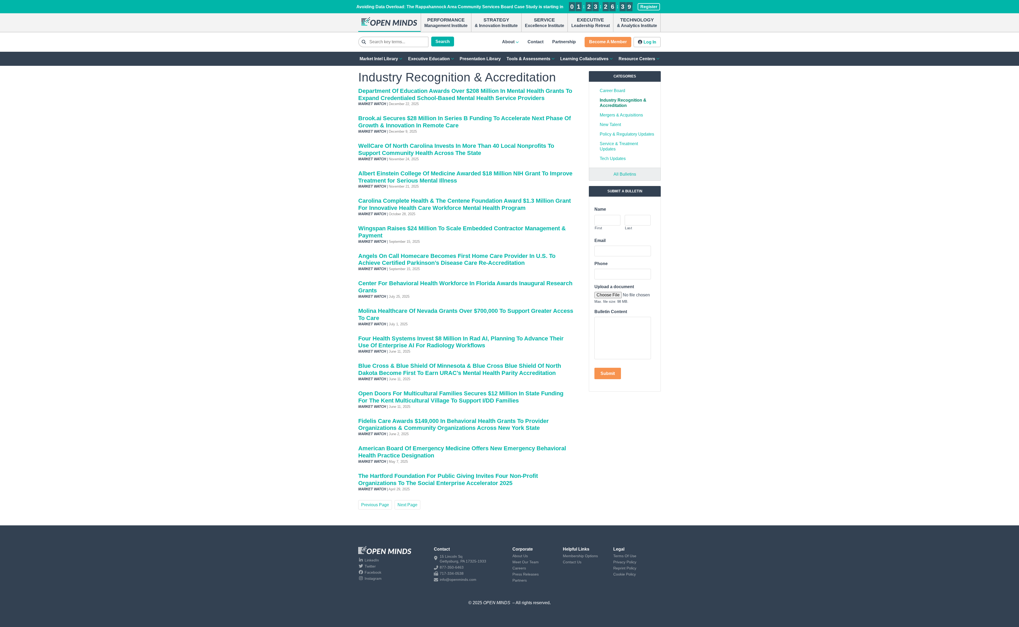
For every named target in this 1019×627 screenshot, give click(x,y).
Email (600, 240)
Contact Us (572, 562)
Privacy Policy (624, 562)
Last (628, 228)
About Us (520, 556)
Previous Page (375, 505)
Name (600, 209)
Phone (601, 263)
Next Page (407, 505)
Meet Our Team (525, 562)
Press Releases (525, 574)
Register (648, 7)
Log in (650, 42)
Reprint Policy (624, 568)
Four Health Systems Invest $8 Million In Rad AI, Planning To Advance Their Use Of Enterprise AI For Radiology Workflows (461, 342)
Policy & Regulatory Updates (627, 134)
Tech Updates (613, 158)
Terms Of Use (624, 556)
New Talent (610, 124)
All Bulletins (625, 174)
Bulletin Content (610, 311)
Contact (535, 42)
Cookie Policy (624, 574)
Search (442, 41)
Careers (519, 568)
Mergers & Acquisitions (621, 115)
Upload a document (614, 286)
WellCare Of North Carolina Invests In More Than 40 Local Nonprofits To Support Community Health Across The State (456, 149)
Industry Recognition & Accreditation (623, 103)
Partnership (564, 42)
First (598, 228)
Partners (519, 580)
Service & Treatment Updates (619, 146)
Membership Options (580, 556)
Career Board (612, 90)
